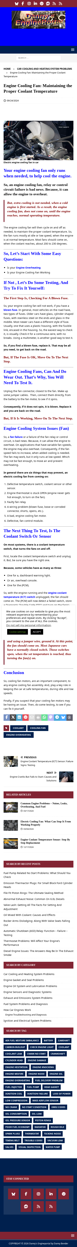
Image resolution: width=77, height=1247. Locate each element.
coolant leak (13, 1053)
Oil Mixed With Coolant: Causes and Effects (29, 915)
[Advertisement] (40, 36)
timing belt (12, 1140)
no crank (11, 1107)
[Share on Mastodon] (51, 717)
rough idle (57, 1127)
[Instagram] (29, 3)
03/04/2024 (28, 829)
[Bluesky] (16, 3)
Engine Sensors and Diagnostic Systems (28, 992)
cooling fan (38, 728)
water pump (53, 1147)
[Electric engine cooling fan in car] (38, 158)
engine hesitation (16, 1067)
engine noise (36, 1073)
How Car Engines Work (17, 1010)
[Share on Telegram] (57, 717)
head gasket (51, 1087)
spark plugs (12, 1133)
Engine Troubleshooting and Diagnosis (26, 1014)
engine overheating (18, 734)
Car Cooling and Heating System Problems (29, 974)
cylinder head (14, 1060)
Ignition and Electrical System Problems (27, 1020)
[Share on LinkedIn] (19, 717)
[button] (72, 49)
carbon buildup (15, 1047)
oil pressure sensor (17, 1120)
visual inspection (29, 1147)
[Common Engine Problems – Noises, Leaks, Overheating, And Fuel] (11, 807)
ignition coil (13, 1093)
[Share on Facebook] (7, 717)
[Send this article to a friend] (32, 717)
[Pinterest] (41, 3)
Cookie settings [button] (17, 631)
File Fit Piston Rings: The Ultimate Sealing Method (33, 893)
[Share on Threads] (69, 717)
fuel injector (13, 1087)
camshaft (64, 1040)
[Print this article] (38, 717)
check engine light (42, 1047)
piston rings (43, 1120)
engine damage (37, 1060)
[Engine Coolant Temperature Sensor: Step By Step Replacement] (11, 843)
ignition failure (37, 1093)
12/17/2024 (28, 847)
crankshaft (58, 1053)
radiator (40, 1127)
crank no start (36, 1053)
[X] (60, 3)
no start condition (34, 1107)
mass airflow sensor (45, 1100)
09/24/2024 (13, 100)
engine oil (56, 1073)
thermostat (32, 1133)
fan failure (16, 437)
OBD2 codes (58, 1107)
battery (48, 1040)
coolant (18, 728)
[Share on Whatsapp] (44, 717)
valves (9, 1147)
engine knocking (43, 1067)
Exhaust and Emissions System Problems (28, 998)
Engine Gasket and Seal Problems (24, 980)
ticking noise (52, 1133)
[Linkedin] (35, 3)
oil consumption (16, 1113)
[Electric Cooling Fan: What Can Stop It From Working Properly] (11, 825)
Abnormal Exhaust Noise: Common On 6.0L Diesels (34, 899)
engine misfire (14, 1073)
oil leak (37, 1113)
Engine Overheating (28, 267)
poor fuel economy (17, 1127)
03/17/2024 (28, 810)
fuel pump (33, 1087)
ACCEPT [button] (37, 631)
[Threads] (54, 3)
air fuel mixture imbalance (22, 1040)
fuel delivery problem (48, 1080)
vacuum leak (55, 1140)
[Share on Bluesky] (63, 717)
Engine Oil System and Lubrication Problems (30, 986)
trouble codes (33, 1140)
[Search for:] (38, 57)
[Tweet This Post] (13, 717)
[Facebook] (23, 3)
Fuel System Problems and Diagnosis (26, 1004)
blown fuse (10, 310)
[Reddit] (48, 3)
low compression (16, 1100)
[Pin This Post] (25, 717)
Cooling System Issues (38, 428)
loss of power (62, 1093)
